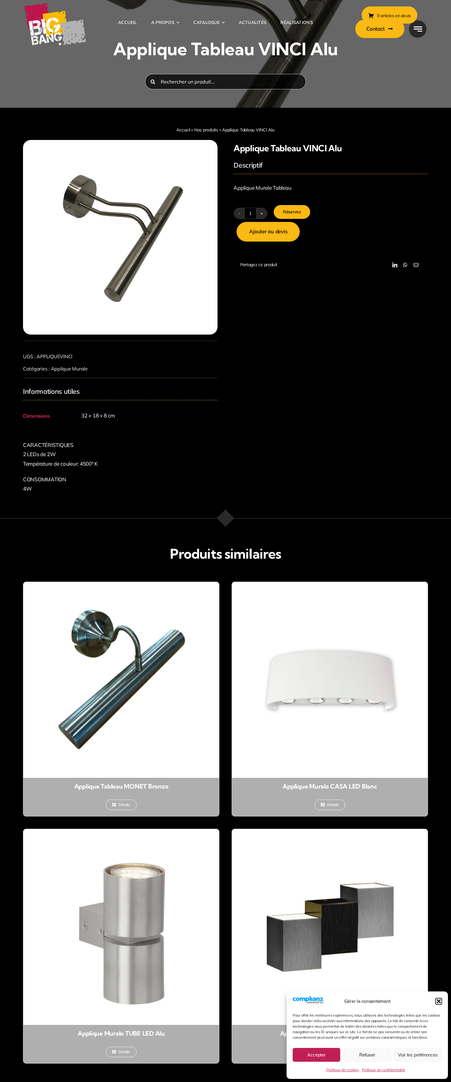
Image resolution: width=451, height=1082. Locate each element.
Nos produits (206, 130)
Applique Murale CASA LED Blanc (330, 786)
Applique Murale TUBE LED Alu (121, 1033)
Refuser (367, 1054)
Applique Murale (69, 369)
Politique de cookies (342, 1070)
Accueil (183, 130)
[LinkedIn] (394, 265)
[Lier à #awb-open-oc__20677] (417, 29)
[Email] (416, 265)
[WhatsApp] (405, 265)
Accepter (316, 1054)
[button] (439, 1001)
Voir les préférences (418, 1054)
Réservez (292, 212)
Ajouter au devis (268, 231)
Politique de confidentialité (383, 1070)
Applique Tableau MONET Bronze (121, 786)
